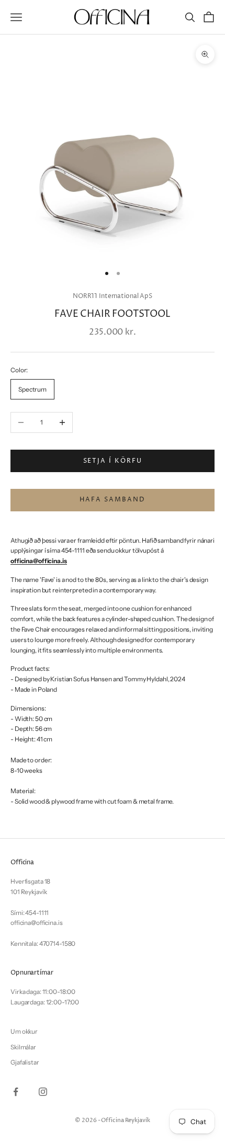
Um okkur (24, 1031)
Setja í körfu (112, 460)
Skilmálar (23, 1047)
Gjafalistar (24, 1062)
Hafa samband (112, 499)
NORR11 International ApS (112, 296)
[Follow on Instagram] (43, 1091)
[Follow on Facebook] (15, 1091)
